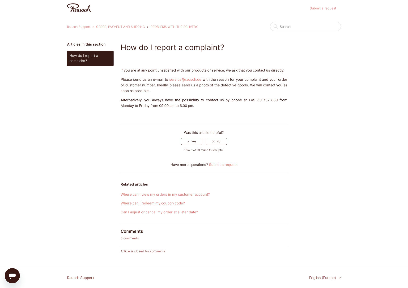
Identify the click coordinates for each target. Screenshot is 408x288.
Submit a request (323, 8)
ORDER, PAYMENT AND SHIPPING (120, 27)
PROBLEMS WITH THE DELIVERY (174, 27)
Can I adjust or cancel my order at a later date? (159, 212)
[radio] (191, 141)
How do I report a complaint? (83, 58)
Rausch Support (78, 27)
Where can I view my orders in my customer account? (165, 194)
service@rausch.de (185, 79)
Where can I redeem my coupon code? (153, 203)
